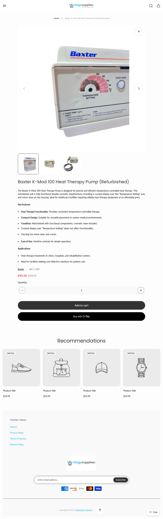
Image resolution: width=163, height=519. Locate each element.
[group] (28, 164)
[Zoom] (139, 31)
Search (13, 427)
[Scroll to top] (100, 510)
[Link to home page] (81, 463)
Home (56, 18)
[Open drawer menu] (4, 5)
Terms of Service (18, 438)
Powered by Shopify (83, 510)
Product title (9, 390)
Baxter (21, 269)
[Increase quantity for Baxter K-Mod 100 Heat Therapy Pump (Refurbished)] (141, 290)
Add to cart (81, 305)
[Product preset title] (21, 367)
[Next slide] (139, 88)
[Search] (150, 5)
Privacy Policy (17, 432)
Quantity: (22, 282)
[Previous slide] (24, 88)
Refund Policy (17, 444)
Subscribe (120, 480)
